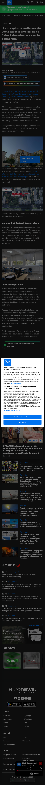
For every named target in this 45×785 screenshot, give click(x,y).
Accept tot (22, 422)
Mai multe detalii (15, 383)
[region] (22, 392)
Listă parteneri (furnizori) (11, 410)
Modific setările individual (22, 417)
